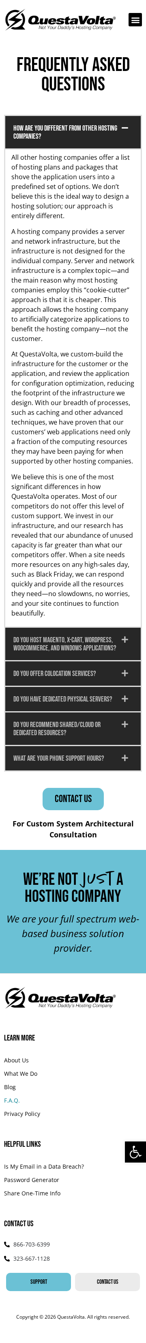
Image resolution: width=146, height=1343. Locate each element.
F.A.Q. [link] (12, 1100)
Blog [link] (10, 1087)
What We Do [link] (20, 1073)
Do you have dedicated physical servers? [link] (62, 699)
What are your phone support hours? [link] (58, 758)
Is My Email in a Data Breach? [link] (44, 1166)
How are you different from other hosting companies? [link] (65, 132)
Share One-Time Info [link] (32, 1193)
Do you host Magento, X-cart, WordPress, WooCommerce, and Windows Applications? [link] (64, 644)
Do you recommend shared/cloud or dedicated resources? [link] (57, 729)
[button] (135, 19)
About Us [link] (16, 1060)
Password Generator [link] (31, 1180)
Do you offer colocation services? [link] (54, 673)
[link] (135, 1152)
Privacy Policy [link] (22, 1114)
